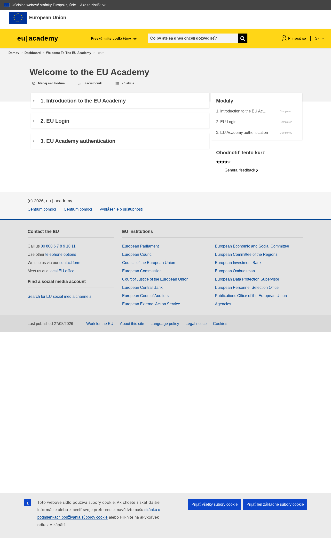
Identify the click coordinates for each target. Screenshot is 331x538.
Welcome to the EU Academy (68, 53)
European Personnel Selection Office (247, 287)
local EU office (61, 271)
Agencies (223, 304)
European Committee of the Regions (246, 254)
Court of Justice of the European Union (155, 279)
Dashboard (32, 53)
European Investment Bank (238, 263)
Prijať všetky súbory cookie (214, 504)
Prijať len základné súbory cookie (275, 504)
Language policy (164, 324)
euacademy (37, 38)
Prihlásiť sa (297, 38)
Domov (13, 53)
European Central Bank (142, 287)
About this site (132, 324)
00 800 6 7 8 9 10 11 (58, 246)
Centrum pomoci (42, 209)
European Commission (142, 271)
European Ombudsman (235, 271)
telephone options (60, 254)
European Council (137, 254)
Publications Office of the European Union (251, 296)
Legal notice (196, 324)
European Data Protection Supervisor (247, 279)
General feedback (240, 170)
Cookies (220, 324)
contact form (69, 263)
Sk (317, 38)
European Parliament (140, 246)
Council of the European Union (148, 263)
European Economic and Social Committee (252, 246)
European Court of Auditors (145, 296)
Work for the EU (99, 324)
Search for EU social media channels (59, 296)
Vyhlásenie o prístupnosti (121, 209)
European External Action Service (151, 304)
